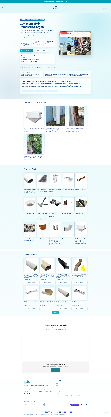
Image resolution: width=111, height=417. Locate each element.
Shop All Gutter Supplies (53, 91)
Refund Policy (58, 389)
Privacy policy (43, 414)
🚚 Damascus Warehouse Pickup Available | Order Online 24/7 (55, 1)
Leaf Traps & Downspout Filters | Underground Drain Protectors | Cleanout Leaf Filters (74, 130)
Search (57, 383)
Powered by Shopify (32, 414)
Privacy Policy (58, 387)
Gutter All (27, 414)
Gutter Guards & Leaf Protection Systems (42, 190)
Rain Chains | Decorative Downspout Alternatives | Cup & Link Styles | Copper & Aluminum (33, 157)
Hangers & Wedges (80, 189)
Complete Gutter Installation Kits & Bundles (28, 240)
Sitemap (57, 397)
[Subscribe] (43, 404)
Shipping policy (55, 414)
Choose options (31, 282)
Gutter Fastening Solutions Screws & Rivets (54, 215)
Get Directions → (55, 370)
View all (55, 312)
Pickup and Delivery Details (41, 91)
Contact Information (59, 393)
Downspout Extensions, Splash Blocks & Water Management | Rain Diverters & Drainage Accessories (55, 130)
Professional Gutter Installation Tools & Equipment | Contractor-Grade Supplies (42, 216)
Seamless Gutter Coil (67, 213)
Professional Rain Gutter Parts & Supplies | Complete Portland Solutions (69, 395)
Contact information (62, 414)
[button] (2, 8)
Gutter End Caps (41, 239)
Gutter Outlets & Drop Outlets (29, 214)
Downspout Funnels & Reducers (55, 190)
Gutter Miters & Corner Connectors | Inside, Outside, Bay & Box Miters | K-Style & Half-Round (55, 242)
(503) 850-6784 (25, 57)
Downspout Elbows (67, 239)
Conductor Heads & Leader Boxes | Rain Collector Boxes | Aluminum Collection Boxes (34, 130)
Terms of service (49, 414)
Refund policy (38, 414)
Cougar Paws (78, 213)
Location (57, 385)
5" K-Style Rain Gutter (68, 189)
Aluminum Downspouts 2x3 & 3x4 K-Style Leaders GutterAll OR (30, 191)
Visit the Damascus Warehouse (28, 91)
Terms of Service (59, 391)
